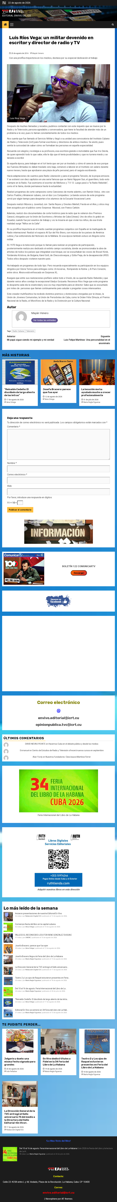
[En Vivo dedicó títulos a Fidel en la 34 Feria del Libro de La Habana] (58, 1041)
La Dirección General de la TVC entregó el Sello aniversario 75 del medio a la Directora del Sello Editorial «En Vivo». (19, 1117)
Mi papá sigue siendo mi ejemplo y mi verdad (30, 338)
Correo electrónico (17, 474)
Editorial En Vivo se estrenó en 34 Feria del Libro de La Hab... (41, 1010)
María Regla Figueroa (91, 402)
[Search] (113, 24)
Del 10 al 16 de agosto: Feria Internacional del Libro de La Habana (48, 1148)
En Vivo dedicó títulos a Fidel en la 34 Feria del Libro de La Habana (56, 1061)
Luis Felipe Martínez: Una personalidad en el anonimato (87, 340)
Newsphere (51, 1198)
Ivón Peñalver (11, 1071)
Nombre (12, 463)
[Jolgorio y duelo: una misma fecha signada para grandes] (20, 1041)
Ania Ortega (11, 402)
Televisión (30, 331)
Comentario (13, 426)
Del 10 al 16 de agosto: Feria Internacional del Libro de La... (41, 988)
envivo (3, 13)
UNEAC (28, 937)
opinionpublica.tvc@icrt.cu (58, 725)
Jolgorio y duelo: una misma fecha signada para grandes (19, 1061)
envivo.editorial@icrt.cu (58, 718)
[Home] (5, 25)
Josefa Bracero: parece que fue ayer (57, 391)
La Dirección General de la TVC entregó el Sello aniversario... (41, 967)
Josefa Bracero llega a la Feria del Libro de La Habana (39, 956)
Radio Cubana (18, 331)
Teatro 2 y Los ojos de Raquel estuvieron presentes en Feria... (42, 978)
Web (9, 486)
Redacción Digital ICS (33, 916)
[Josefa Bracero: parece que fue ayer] (58, 372)
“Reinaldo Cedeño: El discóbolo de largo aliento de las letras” (19, 392)
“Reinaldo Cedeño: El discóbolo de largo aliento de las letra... (41, 999)
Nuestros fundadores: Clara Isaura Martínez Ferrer (68, 757)
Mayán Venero (38, 53)
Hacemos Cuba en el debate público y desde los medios (73, 744)
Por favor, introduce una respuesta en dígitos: (29, 497)
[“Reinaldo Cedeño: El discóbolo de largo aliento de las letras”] (20, 372)
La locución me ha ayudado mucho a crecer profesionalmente (96, 392)
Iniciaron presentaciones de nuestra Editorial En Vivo (38, 913)
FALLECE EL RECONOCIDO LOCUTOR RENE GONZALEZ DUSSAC (43, 935)
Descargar (79, 573)
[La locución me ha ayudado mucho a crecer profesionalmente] (97, 372)
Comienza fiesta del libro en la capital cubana (35, 924)
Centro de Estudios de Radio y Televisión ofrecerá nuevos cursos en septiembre (68, 750)
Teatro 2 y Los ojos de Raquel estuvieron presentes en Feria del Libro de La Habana (94, 1063)
